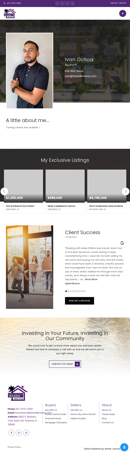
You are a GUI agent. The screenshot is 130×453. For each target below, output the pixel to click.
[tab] (66, 291)
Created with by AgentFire (105, 445)
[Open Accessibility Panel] (124, 447)
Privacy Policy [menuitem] (14, 447)
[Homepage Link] (10, 13)
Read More (91, 279)
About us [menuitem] (106, 410)
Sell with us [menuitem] (76, 410)
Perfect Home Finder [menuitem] (55, 414)
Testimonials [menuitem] (108, 414)
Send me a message (79, 300)
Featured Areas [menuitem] (53, 418)
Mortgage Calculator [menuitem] (56, 422)
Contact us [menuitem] (108, 422)
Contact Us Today (62, 364)
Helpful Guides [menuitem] (78, 418)
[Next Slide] (125, 191)
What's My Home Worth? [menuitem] (83, 414)
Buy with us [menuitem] (51, 410)
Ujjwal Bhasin (72, 283)
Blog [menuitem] (104, 418)
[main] (65, 169)
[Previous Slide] (4, 191)
